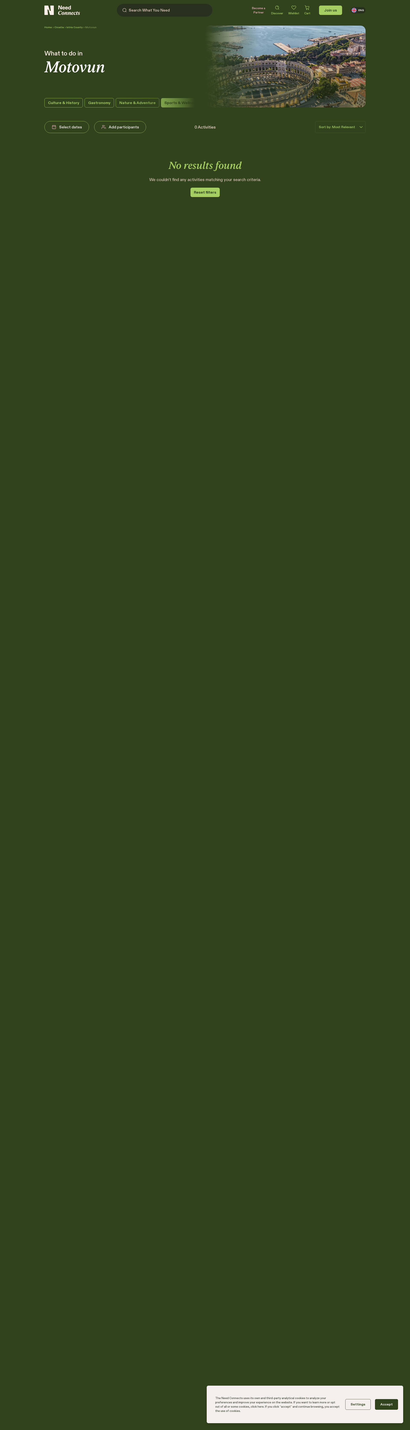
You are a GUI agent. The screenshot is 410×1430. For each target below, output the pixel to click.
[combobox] (337, 127)
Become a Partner (258, 10)
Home (48, 27)
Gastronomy (99, 102)
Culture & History (63, 102)
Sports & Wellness (181, 102)
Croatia (59, 27)
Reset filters (205, 192)
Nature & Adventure (137, 102)
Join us (330, 10)
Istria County (74, 27)
